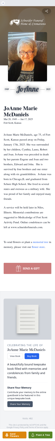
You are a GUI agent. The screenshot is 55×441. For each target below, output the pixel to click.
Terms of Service (36, 427)
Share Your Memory (20, 404)
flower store (38, 247)
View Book (15, 356)
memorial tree (40, 242)
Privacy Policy (19, 427)
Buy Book (32, 356)
